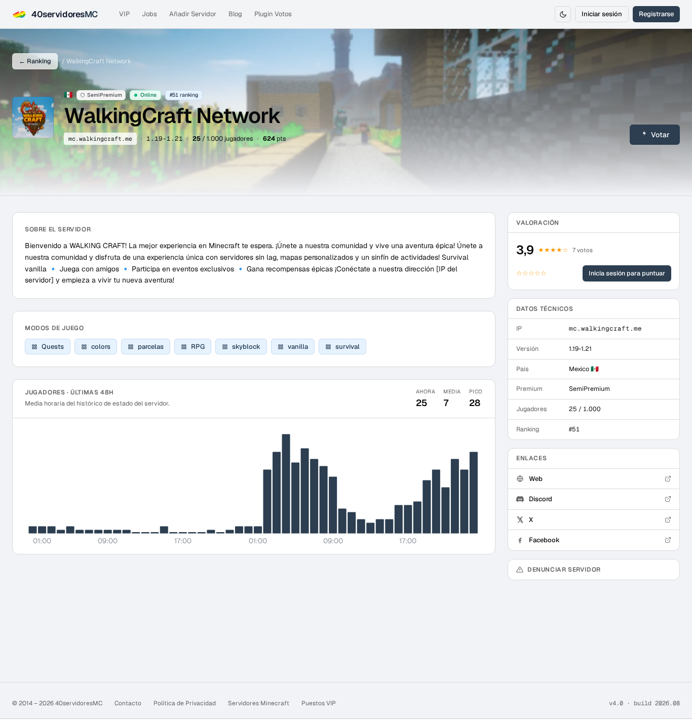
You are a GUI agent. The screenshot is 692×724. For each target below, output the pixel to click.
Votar (660, 134)
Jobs (149, 14)
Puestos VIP (318, 703)
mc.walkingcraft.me (100, 138)
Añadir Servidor (192, 14)
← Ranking (35, 61)
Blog (235, 14)
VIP (124, 14)
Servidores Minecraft (258, 703)
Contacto (127, 703)
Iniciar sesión (602, 14)
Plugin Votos (273, 14)
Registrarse (656, 14)
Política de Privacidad (184, 703)
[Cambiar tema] (563, 14)
